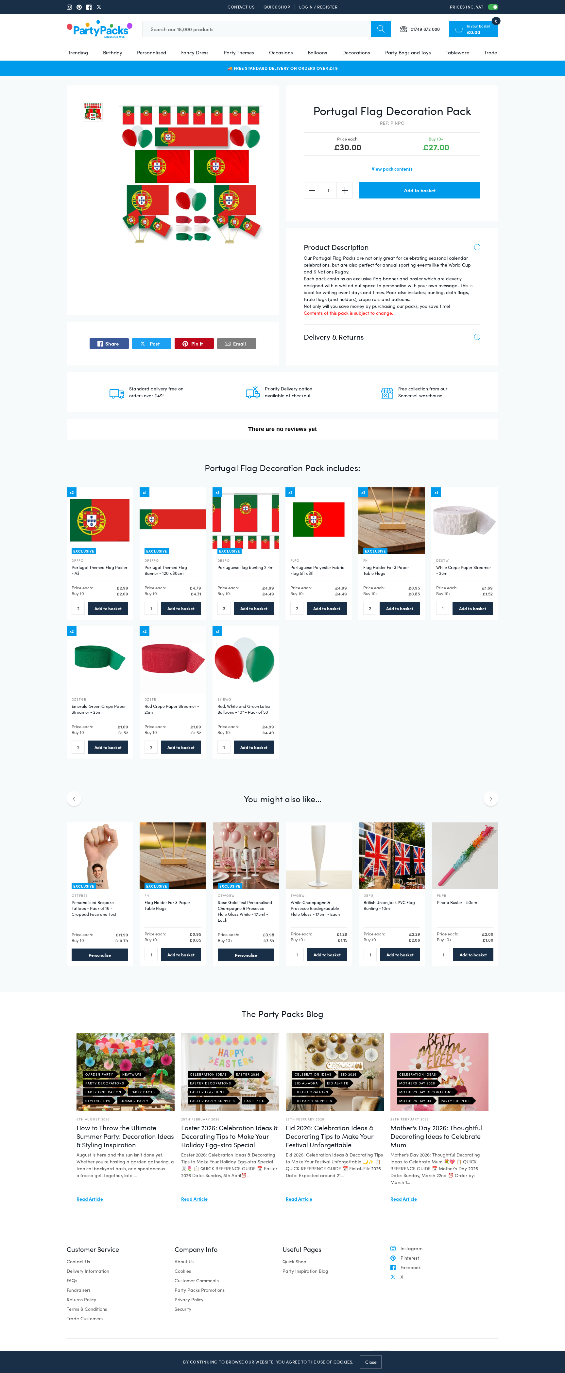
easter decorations (210, 1083)
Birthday (112, 52)
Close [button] (371, 1362)
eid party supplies (313, 1101)
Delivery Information (88, 1271)
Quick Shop (277, 7)
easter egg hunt (207, 1092)
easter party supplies (212, 1101)
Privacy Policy (189, 1299)
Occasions (281, 52)
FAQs (72, 1280)
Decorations (356, 52)
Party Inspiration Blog (305, 1271)
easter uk (254, 1101)
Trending (78, 52)
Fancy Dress (195, 52)
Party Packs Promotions (200, 1290)
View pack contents (392, 168)
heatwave (132, 1074)
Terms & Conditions (87, 1309)
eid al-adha (306, 1083)
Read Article (90, 1198)
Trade (490, 52)
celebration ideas (208, 1074)
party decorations (104, 1083)
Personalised (151, 52)
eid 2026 (349, 1074)
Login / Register (318, 7)
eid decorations (311, 1092)
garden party (99, 1074)
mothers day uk (415, 1101)
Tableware (457, 52)
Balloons (317, 52)
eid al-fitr (337, 1083)
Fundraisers (79, 1290)
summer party (134, 1101)
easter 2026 (248, 1074)
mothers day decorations (426, 1092)
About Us (184, 1261)
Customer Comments (197, 1280)
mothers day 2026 (417, 1083)
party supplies (456, 1101)
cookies (343, 1362)
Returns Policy (81, 1299)
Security (183, 1309)
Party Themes (239, 52)
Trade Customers (85, 1318)
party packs (142, 1092)
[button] (93, 112)
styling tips (98, 1101)
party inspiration (103, 1092)
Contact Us (241, 7)
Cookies (183, 1271)
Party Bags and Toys (408, 52)
